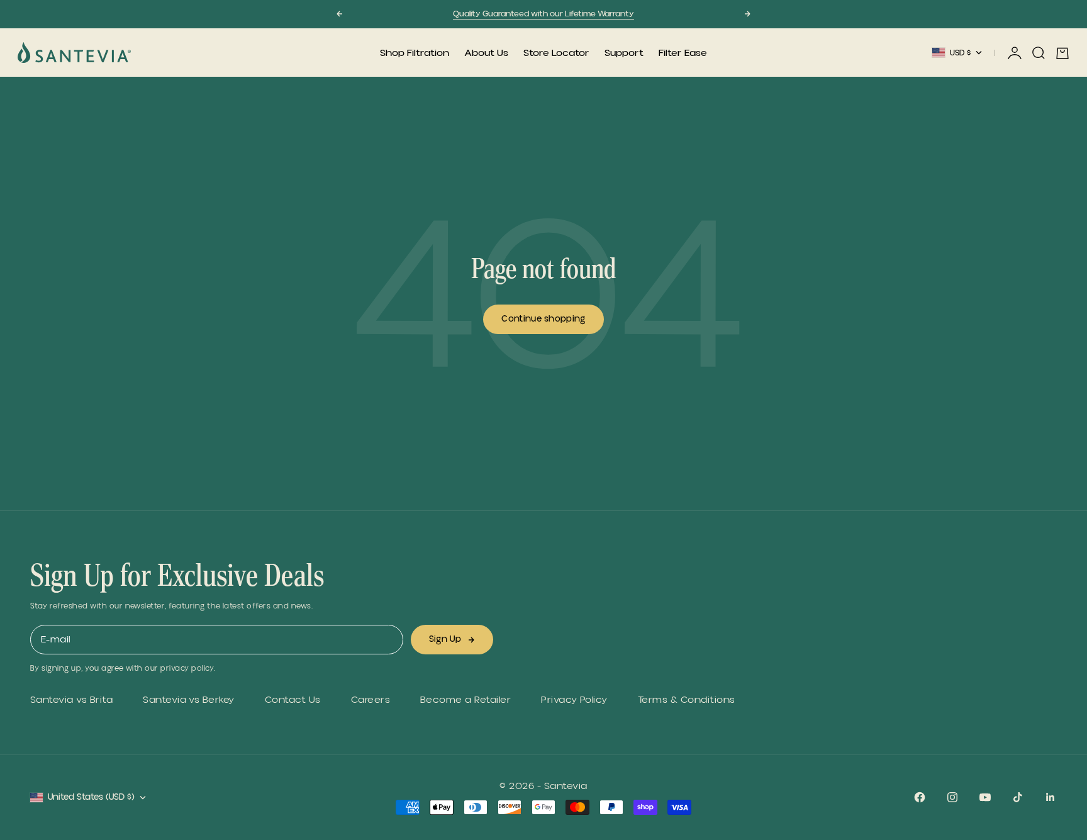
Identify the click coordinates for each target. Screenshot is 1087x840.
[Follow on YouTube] (985, 797)
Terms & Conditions (686, 700)
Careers (370, 700)
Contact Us (293, 700)
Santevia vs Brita (71, 700)
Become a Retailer (465, 700)
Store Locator (556, 53)
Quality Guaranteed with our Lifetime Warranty (543, 14)
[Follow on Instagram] (952, 797)
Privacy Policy (574, 700)
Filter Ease (683, 53)
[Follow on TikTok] (1018, 797)
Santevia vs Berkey (189, 700)
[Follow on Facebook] (919, 797)
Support (624, 53)
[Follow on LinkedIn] (1050, 797)
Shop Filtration (414, 53)
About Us (486, 53)
